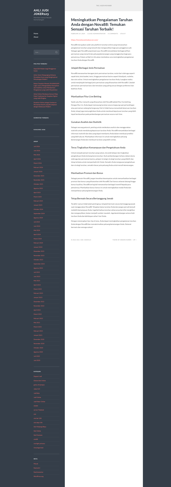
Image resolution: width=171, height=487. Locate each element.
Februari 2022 (38, 318)
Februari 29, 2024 (78, 33)
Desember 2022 (39, 301)
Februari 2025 (38, 201)
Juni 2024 (37, 226)
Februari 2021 (38, 331)
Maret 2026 (38, 163)
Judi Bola (37, 393)
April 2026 (37, 159)
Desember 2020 (39, 339)
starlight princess (39, 443)
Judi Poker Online (39, 401)
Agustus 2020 (38, 352)
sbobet (36, 406)
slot (35, 414)
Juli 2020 (37, 356)
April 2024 (37, 234)
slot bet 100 (38, 418)
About (36, 37)
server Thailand (39, 410)
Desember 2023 (39, 251)
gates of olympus (39, 385)
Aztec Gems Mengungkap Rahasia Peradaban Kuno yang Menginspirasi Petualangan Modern (45, 77)
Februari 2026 (38, 167)
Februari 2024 (38, 243)
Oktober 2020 (38, 348)
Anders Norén (125, 240)
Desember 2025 (39, 176)
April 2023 (37, 285)
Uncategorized (38, 448)
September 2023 (39, 264)
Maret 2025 (38, 197)
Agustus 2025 (38, 188)
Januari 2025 (38, 205)
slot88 (36, 439)
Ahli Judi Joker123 (41, 12)
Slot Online (37, 431)
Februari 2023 (38, 293)
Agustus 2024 (38, 218)
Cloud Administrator (96, 33)
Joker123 (37, 389)
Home (36, 33)
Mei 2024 (37, 230)
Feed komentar (38, 472)
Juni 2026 (37, 150)
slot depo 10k (38, 422)
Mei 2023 (37, 280)
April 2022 (37, 310)
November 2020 (39, 343)
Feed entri (37, 468)
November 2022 (39, 306)
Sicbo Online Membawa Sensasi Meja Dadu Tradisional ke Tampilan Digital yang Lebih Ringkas (46, 96)
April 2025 (37, 192)
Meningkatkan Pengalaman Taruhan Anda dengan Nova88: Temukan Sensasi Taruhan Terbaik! (102, 24)
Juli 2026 (37, 146)
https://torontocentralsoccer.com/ (84, 40)
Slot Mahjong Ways (40, 427)
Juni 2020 (37, 360)
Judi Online (37, 397)
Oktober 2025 (38, 184)
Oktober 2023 (38, 260)
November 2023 (39, 255)
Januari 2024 (38, 247)
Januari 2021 (38, 335)
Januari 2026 (38, 171)
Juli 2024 (37, 222)
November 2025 (39, 180)
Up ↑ (135, 240)
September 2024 (39, 213)
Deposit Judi (38, 376)
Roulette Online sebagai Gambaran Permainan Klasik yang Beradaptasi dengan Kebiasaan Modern (45, 105)
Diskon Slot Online (40, 380)
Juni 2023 (37, 276)
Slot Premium (38, 435)
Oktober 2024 (38, 209)
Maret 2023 (38, 289)
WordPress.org (38, 476)
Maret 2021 (38, 327)
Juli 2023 (37, 272)
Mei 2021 (37, 322)
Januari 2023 (38, 297)
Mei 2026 (37, 155)
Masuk (36, 464)
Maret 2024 (38, 239)
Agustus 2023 (38, 268)
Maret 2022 (38, 314)
